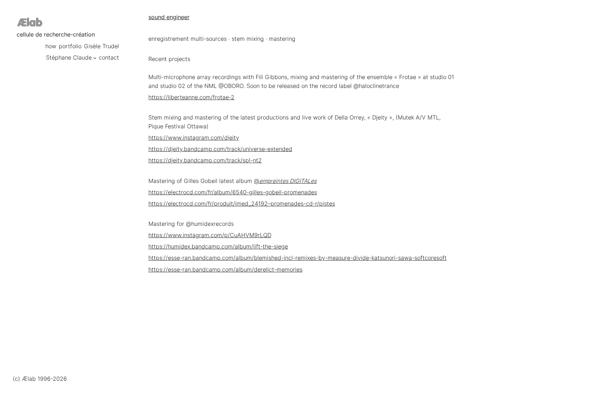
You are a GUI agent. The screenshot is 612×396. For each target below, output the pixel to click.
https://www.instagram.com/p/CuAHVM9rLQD (209, 235)
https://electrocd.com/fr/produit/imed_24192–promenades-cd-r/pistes (241, 203)
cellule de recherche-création (56, 34)
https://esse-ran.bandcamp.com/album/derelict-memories (225, 269)
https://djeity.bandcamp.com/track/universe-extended (220, 149)
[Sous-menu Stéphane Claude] (94, 57)
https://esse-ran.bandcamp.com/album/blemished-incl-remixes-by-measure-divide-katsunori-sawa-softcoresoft (297, 258)
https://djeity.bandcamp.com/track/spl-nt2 (205, 160)
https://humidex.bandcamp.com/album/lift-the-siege (218, 246)
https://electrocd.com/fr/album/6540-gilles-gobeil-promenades (232, 192)
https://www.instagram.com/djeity (193, 137)
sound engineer (168, 17)
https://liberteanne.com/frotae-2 (191, 97)
